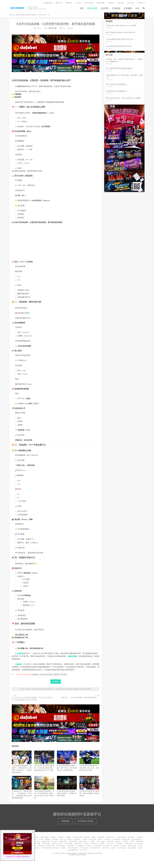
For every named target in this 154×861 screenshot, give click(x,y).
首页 (82, 8)
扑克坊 (140, 846)
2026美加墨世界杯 (72, 850)
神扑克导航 (100, 3)
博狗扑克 (69, 3)
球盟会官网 (77, 843)
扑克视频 (128, 8)
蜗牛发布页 (131, 837)
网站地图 (71, 854)
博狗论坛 (36, 837)
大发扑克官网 (50, 846)
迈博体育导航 (83, 841)
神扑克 (100, 839)
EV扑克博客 (118, 843)
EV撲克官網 (45, 843)
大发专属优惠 (132, 848)
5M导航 (132, 841)
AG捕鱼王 (140, 837)
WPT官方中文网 (95, 848)
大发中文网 (105, 848)
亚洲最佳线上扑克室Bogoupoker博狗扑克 (90, 853)
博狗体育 (48, 839)
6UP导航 (84, 839)
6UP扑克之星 (88, 3)
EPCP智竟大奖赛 (46, 848)
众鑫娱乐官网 (46, 841)
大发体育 (65, 821)
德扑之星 (123, 846)
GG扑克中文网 (116, 839)
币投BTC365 (94, 843)
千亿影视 (125, 841)
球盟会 (102, 843)
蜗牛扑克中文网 (77, 837)
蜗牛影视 (55, 839)
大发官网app (80, 846)
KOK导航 (92, 841)
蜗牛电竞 (56, 848)
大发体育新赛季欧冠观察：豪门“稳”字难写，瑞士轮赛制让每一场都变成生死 (67, 768)
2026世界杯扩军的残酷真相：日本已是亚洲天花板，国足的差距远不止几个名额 (44, 768)
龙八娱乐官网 (138, 843)
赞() (57, 681)
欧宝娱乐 (118, 841)
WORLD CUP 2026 (56, 843)
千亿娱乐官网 (128, 843)
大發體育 (63, 848)
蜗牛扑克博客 (45, 837)
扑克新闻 (116, 8)
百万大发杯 (83, 850)
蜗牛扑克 (59, 3)
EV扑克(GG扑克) (85, 821)
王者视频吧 (100, 837)
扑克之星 (120, 3)
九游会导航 (110, 841)
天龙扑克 (111, 3)
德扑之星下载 (132, 846)
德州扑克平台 (110, 837)
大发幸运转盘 (122, 848)
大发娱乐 (113, 848)
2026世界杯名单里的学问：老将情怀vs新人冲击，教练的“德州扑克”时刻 (89, 768)
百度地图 (77, 854)
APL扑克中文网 (72, 848)
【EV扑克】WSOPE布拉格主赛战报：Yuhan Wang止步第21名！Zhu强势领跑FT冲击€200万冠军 (32, 699)
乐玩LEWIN (109, 843)
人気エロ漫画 (101, 841)
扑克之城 (130, 3)
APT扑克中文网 (83, 848)
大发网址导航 (47, 3)
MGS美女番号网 (121, 837)
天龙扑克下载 (107, 846)
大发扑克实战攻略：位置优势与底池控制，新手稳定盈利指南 (55, 24)
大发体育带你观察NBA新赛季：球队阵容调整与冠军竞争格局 (89, 793)
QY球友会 (86, 843)
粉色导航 (87, 837)
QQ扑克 (140, 848)
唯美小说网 (37, 843)
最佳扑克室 (92, 8)
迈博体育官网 (73, 841)
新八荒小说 (36, 841)
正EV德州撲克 (60, 846)
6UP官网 (54, 841)
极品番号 (77, 839)
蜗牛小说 (62, 839)
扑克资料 (105, 8)
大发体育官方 (71, 846)
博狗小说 (70, 839)
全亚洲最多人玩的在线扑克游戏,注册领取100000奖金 (49, 674)
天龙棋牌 (68, 837)
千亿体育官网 (68, 843)
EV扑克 (41, 839)
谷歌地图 (83, 854)
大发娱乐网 (40, 846)
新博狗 (93, 837)
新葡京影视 (139, 841)
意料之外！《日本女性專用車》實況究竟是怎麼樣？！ (80, 697)
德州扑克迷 (92, 839)
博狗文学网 (125, 839)
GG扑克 (78, 3)
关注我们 (140, 3)
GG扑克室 (107, 839)
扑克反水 (60, 837)
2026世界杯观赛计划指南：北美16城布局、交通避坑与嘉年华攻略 (67, 793)
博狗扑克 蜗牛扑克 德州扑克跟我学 (17, 8)
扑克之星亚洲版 (136, 839)
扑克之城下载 (97, 846)
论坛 (137, 8)
